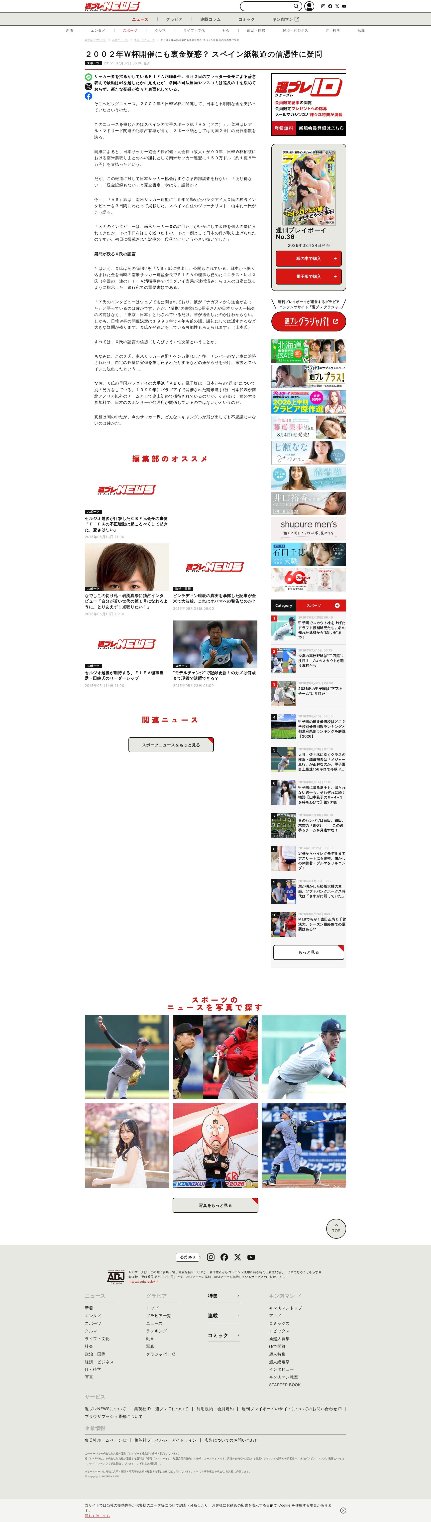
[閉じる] (343, 1511)
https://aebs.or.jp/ (144, 1281)
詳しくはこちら (97, 1516)
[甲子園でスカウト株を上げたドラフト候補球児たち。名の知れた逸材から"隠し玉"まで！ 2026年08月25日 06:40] (304, 1057)
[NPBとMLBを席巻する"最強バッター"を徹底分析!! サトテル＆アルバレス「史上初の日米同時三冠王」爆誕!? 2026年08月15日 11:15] (304, 1145)
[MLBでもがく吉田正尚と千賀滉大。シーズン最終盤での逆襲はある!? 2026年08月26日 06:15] (215, 1057)
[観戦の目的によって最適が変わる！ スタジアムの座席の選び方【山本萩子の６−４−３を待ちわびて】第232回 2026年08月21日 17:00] (127, 1145)
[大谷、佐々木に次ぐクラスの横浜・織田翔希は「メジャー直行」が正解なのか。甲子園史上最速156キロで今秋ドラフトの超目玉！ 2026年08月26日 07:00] (127, 1057)
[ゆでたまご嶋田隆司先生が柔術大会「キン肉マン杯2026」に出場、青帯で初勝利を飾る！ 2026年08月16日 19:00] (215, 1145)
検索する (296, 6)
